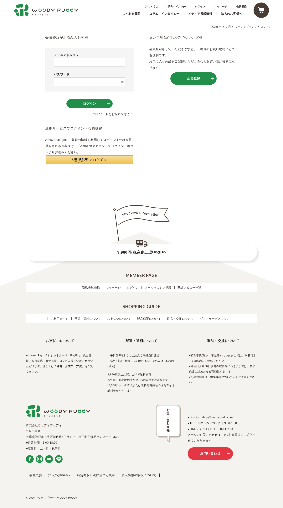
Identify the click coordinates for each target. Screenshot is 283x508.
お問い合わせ (210, 453)
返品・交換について (180, 318)
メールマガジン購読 (158, 287)
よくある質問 (131, 13)
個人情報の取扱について (139, 475)
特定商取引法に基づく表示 (96, 475)
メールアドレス (67, 55)
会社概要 (35, 475)
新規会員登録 (91, 287)
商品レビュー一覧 (189, 287)
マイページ (220, 6)
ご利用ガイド (60, 318)
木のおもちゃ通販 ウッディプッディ (234, 26)
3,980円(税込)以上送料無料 (141, 252)
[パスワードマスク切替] (122, 82)
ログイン (200, 6)
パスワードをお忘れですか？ (113, 114)
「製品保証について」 (221, 376)
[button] (89, 159)
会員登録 (241, 6)
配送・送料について (88, 318)
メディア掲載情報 (200, 13)
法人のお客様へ (231, 13)
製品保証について (149, 318)
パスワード (64, 74)
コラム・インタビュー (164, 13)
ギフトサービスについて (216, 318)
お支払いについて (119, 318)
